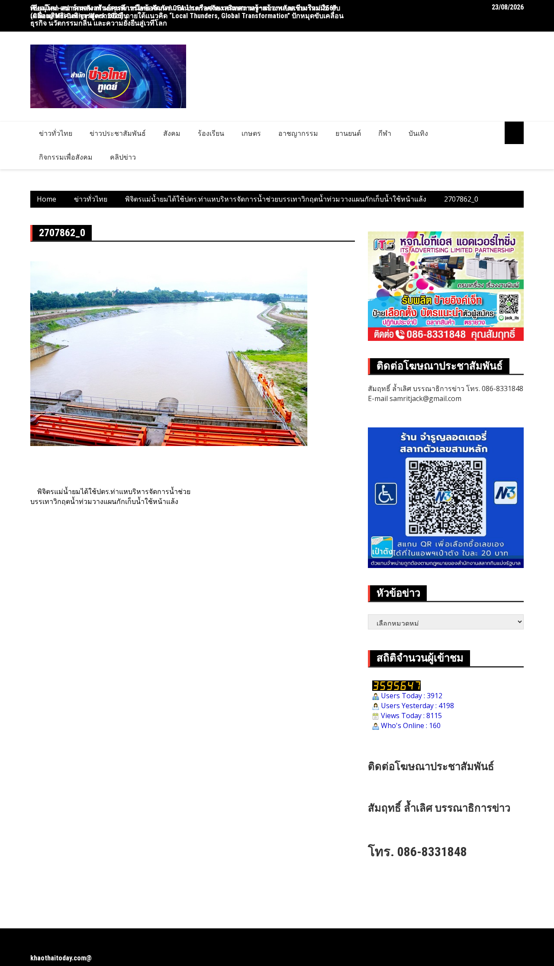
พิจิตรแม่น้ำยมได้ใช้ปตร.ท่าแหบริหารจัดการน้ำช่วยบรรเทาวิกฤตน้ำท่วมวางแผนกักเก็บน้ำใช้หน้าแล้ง (110, 496)
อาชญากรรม (298, 133)
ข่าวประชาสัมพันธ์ (118, 133)
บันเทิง (418, 133)
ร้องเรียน (211, 133)
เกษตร (251, 133)
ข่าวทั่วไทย (55, 133)
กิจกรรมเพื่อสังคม (66, 157)
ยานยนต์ (348, 133)
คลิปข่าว (123, 157)
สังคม (171, 133)
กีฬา (384, 133)
